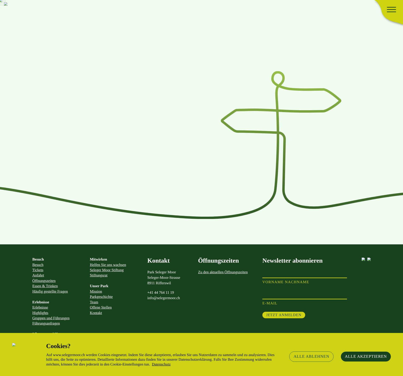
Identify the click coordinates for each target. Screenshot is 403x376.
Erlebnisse (40, 307)
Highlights (40, 313)
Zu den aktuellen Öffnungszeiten (223, 272)
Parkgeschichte (101, 297)
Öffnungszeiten (44, 281)
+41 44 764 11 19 (160, 292)
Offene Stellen (101, 307)
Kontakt (96, 313)
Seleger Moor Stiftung (107, 270)
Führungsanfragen (46, 323)
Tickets (37, 270)
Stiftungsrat (98, 275)
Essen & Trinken (45, 286)
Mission (96, 291)
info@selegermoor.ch (163, 298)
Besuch (37, 265)
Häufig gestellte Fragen (50, 291)
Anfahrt (38, 275)
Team (94, 302)
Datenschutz (161, 364)
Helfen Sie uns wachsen (108, 265)
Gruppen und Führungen (50, 318)
